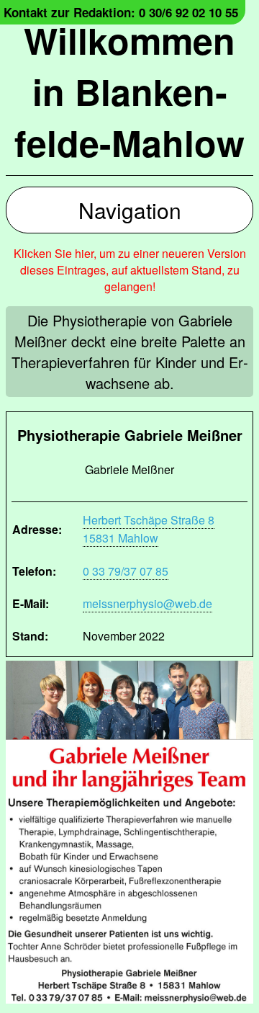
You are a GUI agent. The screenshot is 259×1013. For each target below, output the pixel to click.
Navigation (129, 210)
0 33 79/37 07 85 (125, 571)
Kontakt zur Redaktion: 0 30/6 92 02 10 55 (121, 12)
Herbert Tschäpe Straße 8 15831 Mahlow (148, 529)
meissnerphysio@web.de (147, 603)
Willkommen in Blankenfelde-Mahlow (129, 91)
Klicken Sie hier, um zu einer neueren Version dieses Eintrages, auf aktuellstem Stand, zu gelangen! (130, 270)
